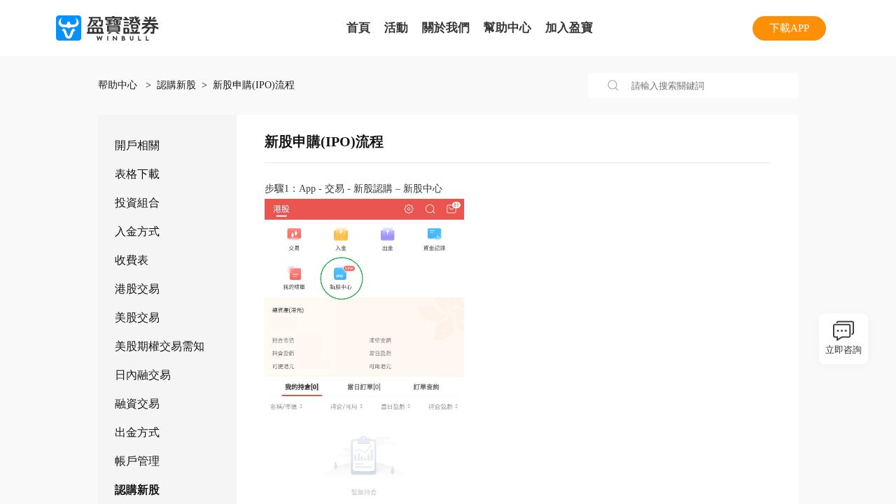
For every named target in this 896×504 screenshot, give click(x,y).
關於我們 (446, 27)
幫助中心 (507, 27)
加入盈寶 (569, 27)
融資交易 (137, 404)
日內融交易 (143, 375)
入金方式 (137, 231)
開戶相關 (137, 145)
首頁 (358, 27)
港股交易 (137, 289)
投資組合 (137, 203)
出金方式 (137, 432)
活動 (396, 27)
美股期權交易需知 (159, 346)
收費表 (131, 260)
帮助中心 (119, 85)
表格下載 (137, 174)
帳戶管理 (137, 461)
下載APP (789, 28)
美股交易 (137, 317)
